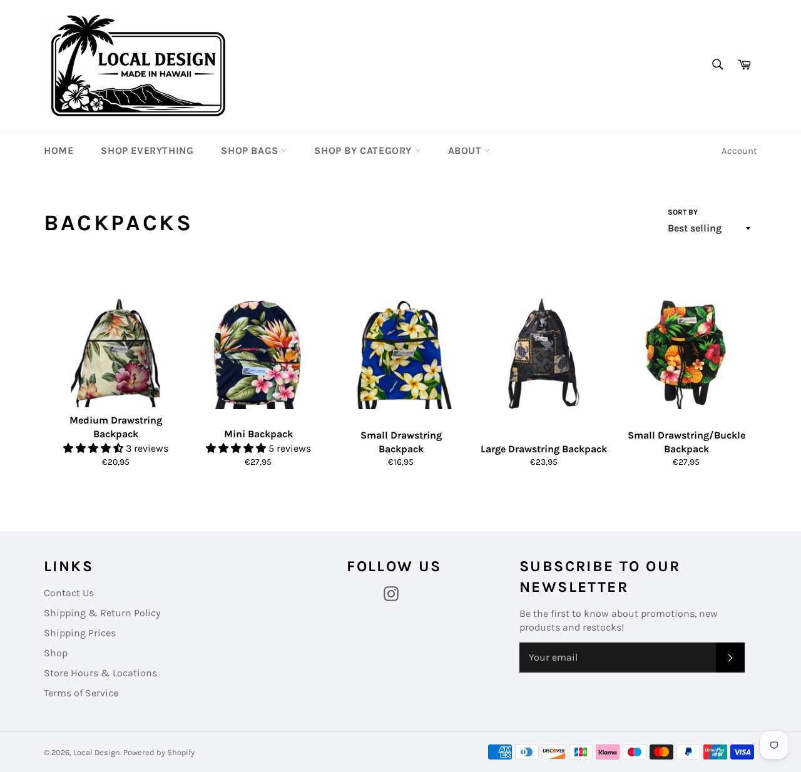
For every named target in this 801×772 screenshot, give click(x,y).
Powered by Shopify (159, 752)
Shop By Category (364, 150)
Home (58, 150)
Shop (56, 653)
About (466, 150)
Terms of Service (81, 693)
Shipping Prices (80, 633)
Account (739, 150)
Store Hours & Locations (100, 673)
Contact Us (69, 593)
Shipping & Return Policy (102, 613)
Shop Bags (251, 150)
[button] (94, 448)
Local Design (96, 752)
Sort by (683, 212)
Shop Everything (147, 150)
